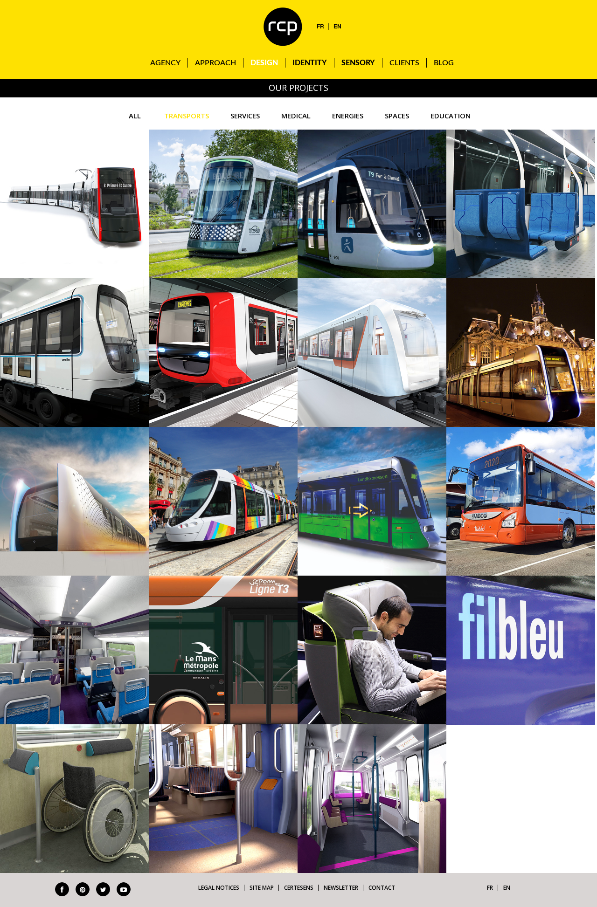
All (135, 115)
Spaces (397, 115)
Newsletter (341, 888)
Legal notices (218, 888)
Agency (165, 63)
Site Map (262, 888)
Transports (186, 115)
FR (320, 26)
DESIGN (264, 63)
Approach (215, 63)
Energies (347, 115)
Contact (381, 888)
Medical (296, 115)
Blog (444, 63)
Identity (309, 63)
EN (337, 26)
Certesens (298, 888)
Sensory (358, 63)
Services (245, 115)
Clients (404, 63)
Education (450, 115)
